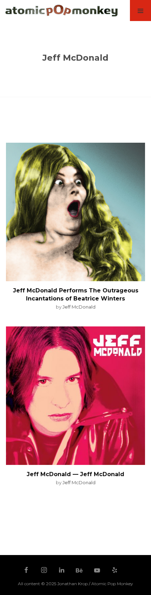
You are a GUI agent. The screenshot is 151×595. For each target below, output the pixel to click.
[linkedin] (62, 571)
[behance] (79, 571)
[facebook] (26, 571)
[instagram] (44, 571)
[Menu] (140, 10)
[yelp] (115, 571)
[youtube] (97, 574)
